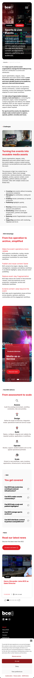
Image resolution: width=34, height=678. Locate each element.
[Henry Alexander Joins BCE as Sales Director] (17, 576)
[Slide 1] (18, 379)
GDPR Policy (25, 675)
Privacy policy (17, 675)
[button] (31, 641)
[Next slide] (19, 600)
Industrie (5, 62)
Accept (17, 661)
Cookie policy (9, 675)
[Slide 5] (25, 379)
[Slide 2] (20, 379)
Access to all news (10, 547)
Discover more (13, 371)
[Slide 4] (23, 379)
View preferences (17, 671)
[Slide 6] (27, 379)
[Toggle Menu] (26, 7)
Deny (17, 666)
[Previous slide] (8, 379)
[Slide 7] (28, 379)
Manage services (16, 656)
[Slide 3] (22, 379)
